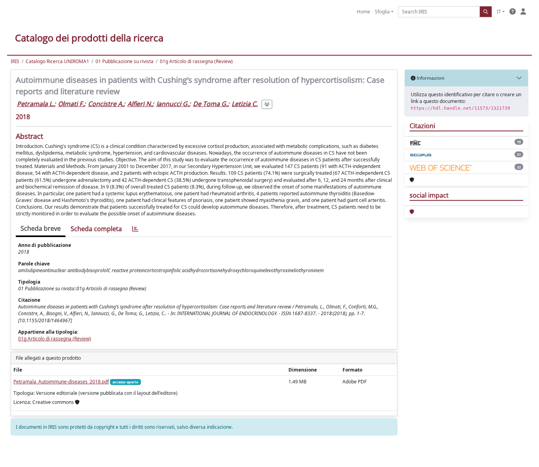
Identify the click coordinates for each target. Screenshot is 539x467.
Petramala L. (35, 103)
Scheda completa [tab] (96, 228)
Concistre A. (106, 103)
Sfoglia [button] (382, 11)
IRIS (15, 61)
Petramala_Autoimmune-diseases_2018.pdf (61, 381)
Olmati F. (71, 103)
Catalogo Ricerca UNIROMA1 (57, 61)
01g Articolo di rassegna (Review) (196, 61)
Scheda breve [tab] (41, 228)
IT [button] (499, 11)
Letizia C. (245, 103)
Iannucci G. (172, 103)
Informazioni (429, 78)
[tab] (135, 229)
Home (363, 11)
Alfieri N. (139, 103)
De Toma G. (210, 103)
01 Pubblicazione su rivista (124, 61)
